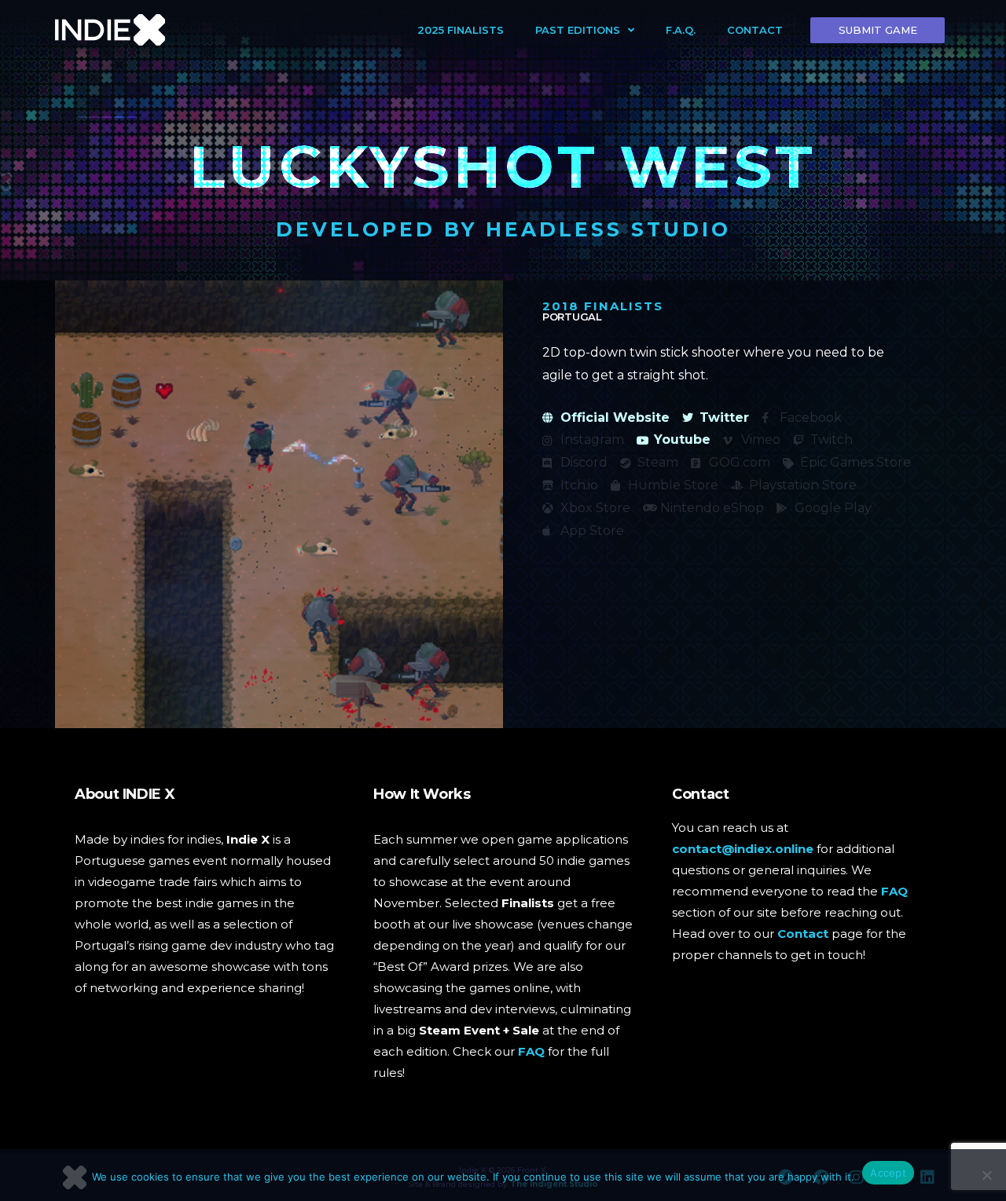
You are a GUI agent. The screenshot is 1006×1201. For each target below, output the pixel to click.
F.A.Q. (681, 30)
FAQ (531, 1051)
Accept (888, 1172)
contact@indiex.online (742, 848)
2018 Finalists (602, 305)
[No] (986, 1175)
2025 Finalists (460, 30)
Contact (755, 30)
